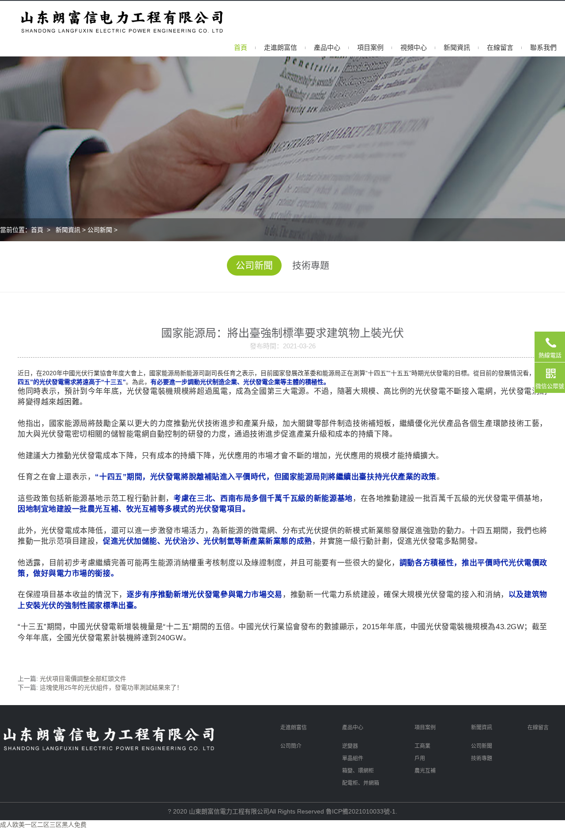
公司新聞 (99, 229)
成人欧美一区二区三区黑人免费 (43, 824)
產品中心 (327, 47)
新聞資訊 (457, 47)
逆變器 (350, 746)
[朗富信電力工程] (105, 19)
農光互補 (425, 771)
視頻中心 (413, 47)
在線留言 (500, 47)
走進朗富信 (280, 47)
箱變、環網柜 (358, 771)
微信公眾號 (549, 386)
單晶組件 (352, 758)
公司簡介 (290, 746)
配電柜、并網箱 (360, 783)
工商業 (422, 746)
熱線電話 (550, 355)
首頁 (240, 47)
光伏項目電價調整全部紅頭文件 (83, 678)
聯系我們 (543, 47)
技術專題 (310, 265)
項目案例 (370, 47)
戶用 (419, 758)
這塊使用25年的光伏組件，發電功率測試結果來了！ (111, 687)
